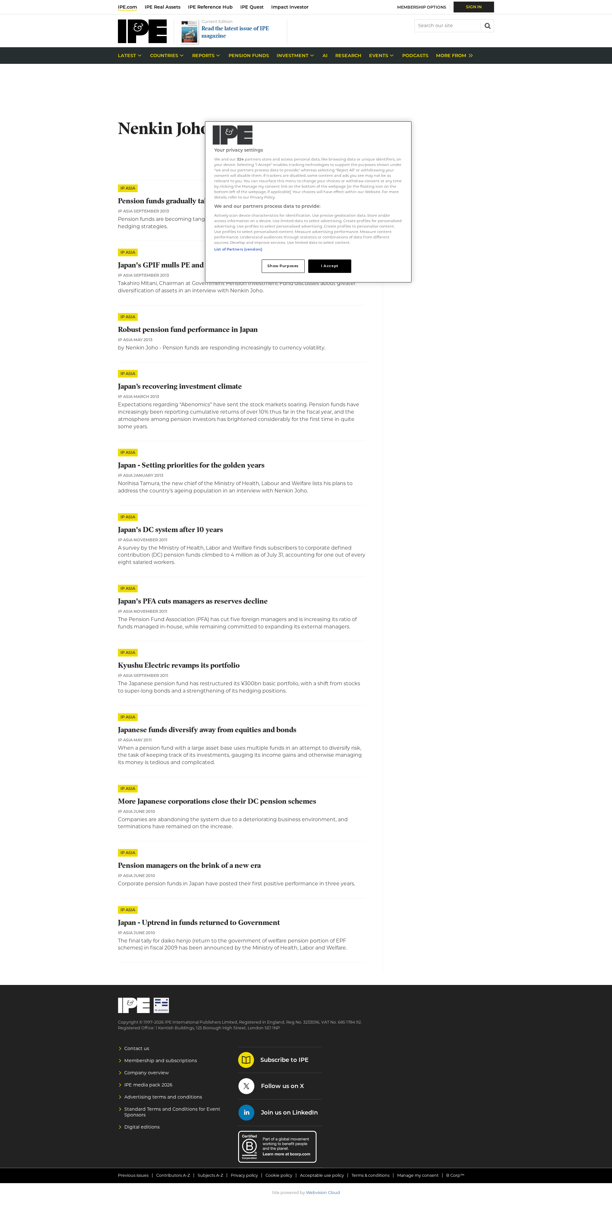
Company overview (146, 1073)
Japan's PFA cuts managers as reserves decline (193, 601)
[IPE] (142, 41)
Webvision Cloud (323, 1192)
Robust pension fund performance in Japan (188, 329)
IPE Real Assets (162, 7)
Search (487, 25)
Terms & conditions (371, 1175)
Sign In (474, 6)
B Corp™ (455, 1175)
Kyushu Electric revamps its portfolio (179, 665)
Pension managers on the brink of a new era (189, 865)
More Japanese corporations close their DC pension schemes (217, 801)
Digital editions (142, 1127)
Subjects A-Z (210, 1175)
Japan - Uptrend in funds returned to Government (199, 922)
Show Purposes (282, 266)
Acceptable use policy (322, 1175)
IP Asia (127, 188)
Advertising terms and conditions (163, 1097)
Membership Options (421, 7)
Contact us (136, 1048)
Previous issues (133, 1175)
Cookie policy (279, 1175)
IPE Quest (252, 7)
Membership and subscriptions (160, 1060)
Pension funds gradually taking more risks (186, 201)
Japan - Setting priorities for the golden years (191, 465)
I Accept (330, 266)
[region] (308, 202)
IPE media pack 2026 (148, 1085)
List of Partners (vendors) (238, 249)
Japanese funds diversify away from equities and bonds (207, 729)
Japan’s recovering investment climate (180, 386)
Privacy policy (244, 1175)
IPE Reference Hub (210, 7)
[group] (452, 55)
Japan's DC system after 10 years (170, 529)
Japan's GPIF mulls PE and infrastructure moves (195, 265)
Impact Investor (290, 7)
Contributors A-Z (173, 1175)
